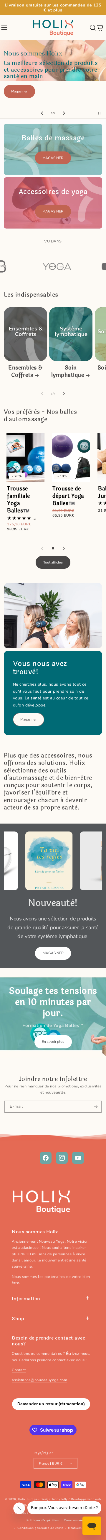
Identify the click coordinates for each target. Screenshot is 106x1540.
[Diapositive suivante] (64, 113)
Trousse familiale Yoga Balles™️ (18, 500)
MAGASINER (52, 158)
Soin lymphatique (67, 371)
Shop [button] (18, 1318)
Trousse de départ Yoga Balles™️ (68, 496)
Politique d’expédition (42, 1520)
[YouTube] (78, 1158)
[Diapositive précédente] (42, 113)
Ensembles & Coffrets (25, 371)
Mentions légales (81, 1528)
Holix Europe (27, 1499)
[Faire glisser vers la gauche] (42, 394)
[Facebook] (46, 1158)
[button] (4, 27)
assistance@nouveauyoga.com (39, 1380)
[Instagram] (62, 1158)
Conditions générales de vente (40, 1528)
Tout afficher (53, 562)
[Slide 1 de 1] (53, 548)
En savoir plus (53, 1041)
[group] (53, 74)
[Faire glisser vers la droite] (64, 394)
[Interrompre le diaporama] (101, 113)
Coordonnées (74, 1520)
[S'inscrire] (95, 1106)
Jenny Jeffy (60, 1499)
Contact (19, 1370)
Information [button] (26, 1298)
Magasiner (19, 91)
